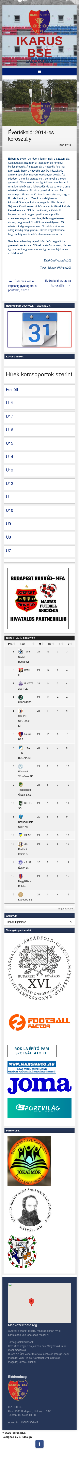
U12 (9, 483)
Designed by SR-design (17, 1437)
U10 (9, 510)
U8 (8, 537)
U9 (8, 523)
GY (49, 644)
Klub (22, 644)
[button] (31, 1302)
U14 (9, 456)
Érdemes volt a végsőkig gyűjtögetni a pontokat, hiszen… (22, 285)
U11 (9, 497)
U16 (9, 429)
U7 (8, 550)
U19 (9, 403)
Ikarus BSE (39, 47)
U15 (9, 443)
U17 (9, 416)
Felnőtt (12, 389)
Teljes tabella (65, 908)
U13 (9, 470)
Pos (10, 644)
